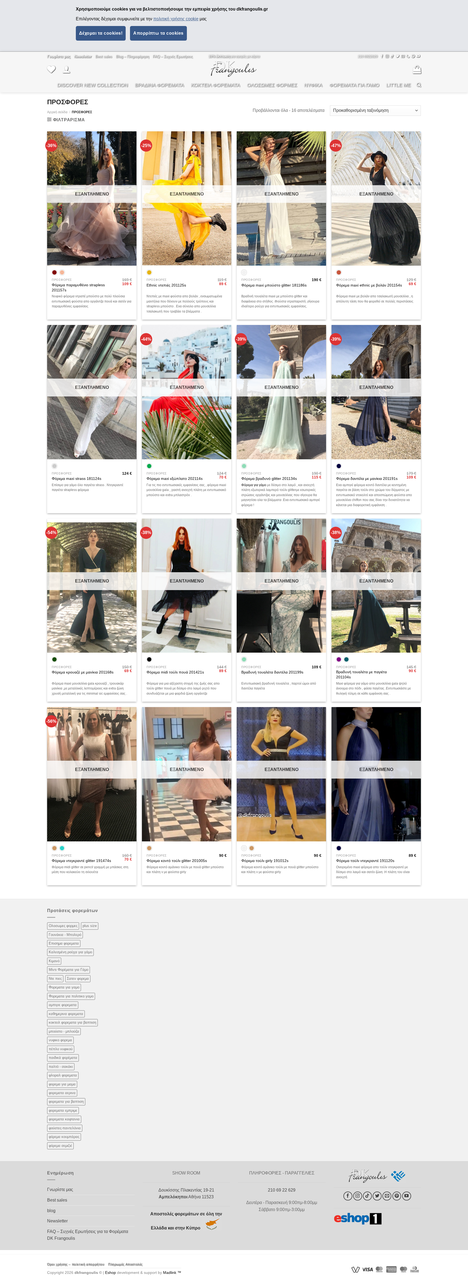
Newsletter (57, 1221)
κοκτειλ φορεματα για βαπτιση (72, 1022)
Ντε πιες (55, 979)
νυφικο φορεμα (60, 1040)
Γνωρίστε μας (60, 1189)
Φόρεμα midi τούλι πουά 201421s (175, 672)
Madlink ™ (172, 1272)
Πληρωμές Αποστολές (125, 1264)
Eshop (110, 1272)
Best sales (103, 56)
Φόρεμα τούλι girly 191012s (264, 860)
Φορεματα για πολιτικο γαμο (71, 996)
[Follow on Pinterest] (413, 56)
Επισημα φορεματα (64, 943)
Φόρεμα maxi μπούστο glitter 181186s (274, 285)
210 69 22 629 (281, 1190)
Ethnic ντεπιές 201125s (166, 285)
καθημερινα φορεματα (66, 1014)
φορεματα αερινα (62, 1093)
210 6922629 (368, 56)
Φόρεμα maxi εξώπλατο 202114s (175, 478)
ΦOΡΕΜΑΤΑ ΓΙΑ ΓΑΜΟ (354, 85)
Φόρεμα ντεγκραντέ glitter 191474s (81, 860)
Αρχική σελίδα (57, 112)
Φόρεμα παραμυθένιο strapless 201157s (78, 287)
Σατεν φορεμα (78, 979)
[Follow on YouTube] (418, 56)
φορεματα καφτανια (64, 1119)
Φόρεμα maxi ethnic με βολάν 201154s (369, 285)
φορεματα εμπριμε (63, 1110)
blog (51, 1210)
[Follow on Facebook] (382, 56)
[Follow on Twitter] (397, 56)
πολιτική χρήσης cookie (176, 19)
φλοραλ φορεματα (63, 1075)
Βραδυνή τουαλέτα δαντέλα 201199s (272, 672)
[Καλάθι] (417, 69)
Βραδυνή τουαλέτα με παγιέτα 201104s (361, 674)
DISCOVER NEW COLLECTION (92, 85)
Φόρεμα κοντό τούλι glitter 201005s (177, 860)
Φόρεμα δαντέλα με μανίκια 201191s (367, 478)
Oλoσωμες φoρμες (63, 926)
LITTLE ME (398, 85)
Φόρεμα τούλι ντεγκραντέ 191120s (365, 860)
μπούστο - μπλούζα (64, 1031)
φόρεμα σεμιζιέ (60, 1146)
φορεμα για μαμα (62, 1084)
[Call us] (408, 56)
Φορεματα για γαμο (64, 987)
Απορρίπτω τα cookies (158, 33)
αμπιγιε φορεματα (63, 1005)
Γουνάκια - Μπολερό (65, 935)
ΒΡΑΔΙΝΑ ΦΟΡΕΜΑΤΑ (159, 85)
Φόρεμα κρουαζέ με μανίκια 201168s (82, 672)
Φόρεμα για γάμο (253, 485)
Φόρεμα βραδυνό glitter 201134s (269, 478)
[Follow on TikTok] (392, 56)
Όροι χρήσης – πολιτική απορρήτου (76, 1264)
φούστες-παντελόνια (65, 1128)
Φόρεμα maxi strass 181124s (76, 478)
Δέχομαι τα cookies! (100, 33)
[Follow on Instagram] (387, 56)
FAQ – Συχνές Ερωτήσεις (173, 56)
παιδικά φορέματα (63, 1058)
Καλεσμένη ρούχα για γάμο (70, 952)
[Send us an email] (402, 56)
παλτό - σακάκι (61, 1067)
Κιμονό (54, 961)
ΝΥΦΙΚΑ (313, 85)
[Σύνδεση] (66, 69)
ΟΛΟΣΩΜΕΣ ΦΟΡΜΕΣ (272, 85)
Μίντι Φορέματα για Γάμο (68, 970)
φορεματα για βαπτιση (66, 1101)
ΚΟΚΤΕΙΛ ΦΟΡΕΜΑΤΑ (215, 85)
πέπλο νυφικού (61, 1049)
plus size (90, 926)
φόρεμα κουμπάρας (64, 1137)
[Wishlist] (51, 69)
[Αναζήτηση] (419, 85)
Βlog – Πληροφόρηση (132, 56)
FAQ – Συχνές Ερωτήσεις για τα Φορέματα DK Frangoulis (87, 1235)
